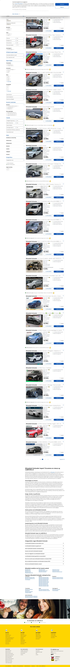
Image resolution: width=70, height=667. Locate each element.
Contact (22, 654)
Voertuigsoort (8, 48)
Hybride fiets (23, 641)
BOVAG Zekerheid (8, 650)
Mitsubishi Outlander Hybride (57, 578)
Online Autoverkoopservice (9, 637)
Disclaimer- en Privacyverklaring (18, 665)
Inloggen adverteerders (24, 650)
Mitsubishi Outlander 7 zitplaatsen (31, 597)
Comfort (7, 148)
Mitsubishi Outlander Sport (57, 571)
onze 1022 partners (19, 3)
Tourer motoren (38, 637)
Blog (36, 653)
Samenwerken (23, 653)
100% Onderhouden (8, 662)
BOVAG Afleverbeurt (8, 657)
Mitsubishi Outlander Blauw (44, 578)
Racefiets (22, 638)
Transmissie (8, 63)
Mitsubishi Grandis (55, 570)
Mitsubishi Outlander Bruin (44, 579)
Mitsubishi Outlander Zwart (44, 585)
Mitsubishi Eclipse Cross (43, 570)
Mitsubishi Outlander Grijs (43, 580)
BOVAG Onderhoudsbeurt (9, 658)
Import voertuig (9, 167)
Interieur (8, 154)
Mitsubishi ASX (27, 569)
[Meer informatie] (15, 112)
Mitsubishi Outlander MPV (30, 577)
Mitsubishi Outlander (42, 571)
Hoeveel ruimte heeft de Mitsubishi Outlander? (34, 551)
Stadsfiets (22, 637)
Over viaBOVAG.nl (8, 665)
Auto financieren (8, 640)
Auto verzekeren (8, 641)
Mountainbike (23, 640)
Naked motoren (38, 635)
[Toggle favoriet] (63, 17)
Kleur (7, 74)
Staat (7, 32)
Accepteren (62, 4)
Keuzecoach (7, 643)
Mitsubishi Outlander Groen (44, 581)
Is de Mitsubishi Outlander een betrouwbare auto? (34, 543)
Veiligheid (8, 151)
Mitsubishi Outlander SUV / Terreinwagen (30, 579)
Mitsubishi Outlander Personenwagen (56, 590)
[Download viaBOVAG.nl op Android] (53, 654)
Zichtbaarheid (9, 143)
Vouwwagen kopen (54, 636)
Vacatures (33, 665)
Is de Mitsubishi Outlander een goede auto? (33, 545)
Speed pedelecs (23, 636)
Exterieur (8, 146)
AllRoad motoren (38, 636)
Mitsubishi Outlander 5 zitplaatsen (31, 596)
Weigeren (62, 7)
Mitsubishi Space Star (29, 572)
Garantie (8, 104)
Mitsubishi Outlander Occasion (44, 590)
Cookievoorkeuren (27, 665)
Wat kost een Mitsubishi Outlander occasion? (33, 563)
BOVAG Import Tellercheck (9, 654)
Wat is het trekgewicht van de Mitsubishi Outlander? (35, 553)
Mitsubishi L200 (28, 571)
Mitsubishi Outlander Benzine (57, 577)
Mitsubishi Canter (42, 569)
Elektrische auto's (8, 635)
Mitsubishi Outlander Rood (43, 582)
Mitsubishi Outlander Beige (44, 577)
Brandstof (8, 27)
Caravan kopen (53, 635)
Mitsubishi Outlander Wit (43, 583)
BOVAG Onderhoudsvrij (9, 653)
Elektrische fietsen (23, 635)
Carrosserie (8, 68)
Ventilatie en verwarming (11, 137)
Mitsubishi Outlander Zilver (44, 584)
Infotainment (8, 140)
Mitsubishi (53, 472)
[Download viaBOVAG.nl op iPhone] (51, 654)
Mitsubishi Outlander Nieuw (44, 589)
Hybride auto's (7, 636)
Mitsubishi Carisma (55, 569)
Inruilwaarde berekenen (9, 638)
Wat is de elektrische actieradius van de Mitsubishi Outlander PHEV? (37, 561)
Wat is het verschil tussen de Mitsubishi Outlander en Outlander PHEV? (38, 558)
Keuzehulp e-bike (23, 642)
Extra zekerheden (9, 111)
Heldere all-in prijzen (8, 661)
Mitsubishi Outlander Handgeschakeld (29, 592)
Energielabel (8, 84)
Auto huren (7, 642)
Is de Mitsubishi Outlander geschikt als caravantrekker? (35, 556)
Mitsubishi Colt (27, 570)
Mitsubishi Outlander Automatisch (29, 590)
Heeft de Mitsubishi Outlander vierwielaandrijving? (34, 548)
